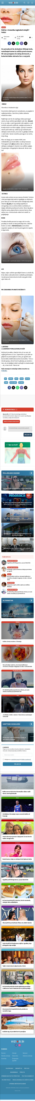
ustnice (21, 382)
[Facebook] (32, 3)
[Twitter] (13, 43)
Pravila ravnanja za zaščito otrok (23, 1080)
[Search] (24, 2)
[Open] (2, 2)
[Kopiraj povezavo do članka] (25, 43)
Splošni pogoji (6, 1080)
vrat (16, 378)
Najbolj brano (6, 557)
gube (6, 382)
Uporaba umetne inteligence (17, 1083)
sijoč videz (13, 382)
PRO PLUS (26, 1068)
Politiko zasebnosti (26, 759)
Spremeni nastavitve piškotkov (10, 1076)
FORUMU (4, 371)
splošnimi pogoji (15, 759)
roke (21, 378)
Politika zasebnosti (28, 1076)
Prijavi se (28, 435)
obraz (11, 378)
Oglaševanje (9, 1068)
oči (5, 378)
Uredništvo (18, 1068)
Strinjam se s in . (18, 759)
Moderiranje (14, 1072)
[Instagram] (28, 3)
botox (27, 378)
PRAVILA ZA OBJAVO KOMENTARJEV (11, 421)
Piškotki (22, 1072)
